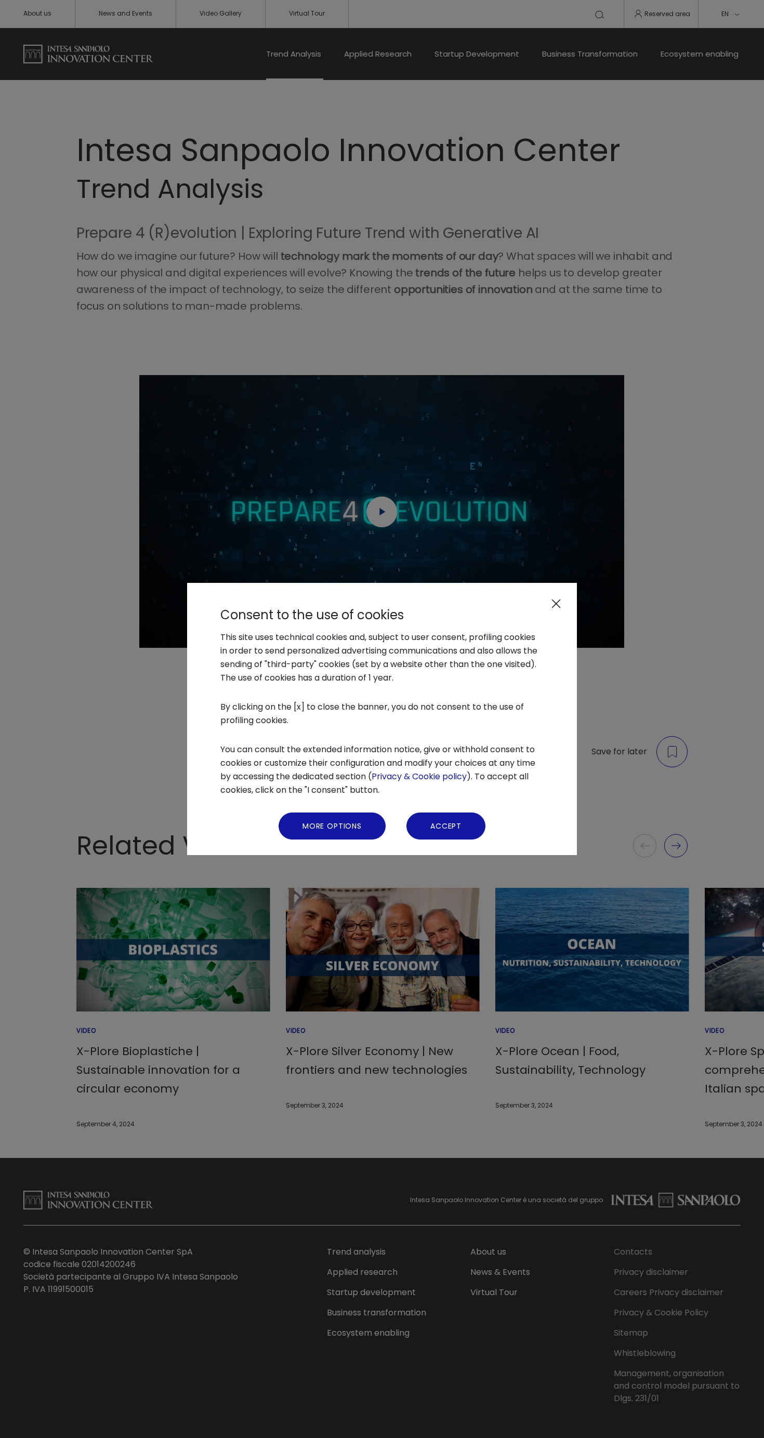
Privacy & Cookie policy (419, 776)
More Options (332, 826)
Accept (446, 826)
